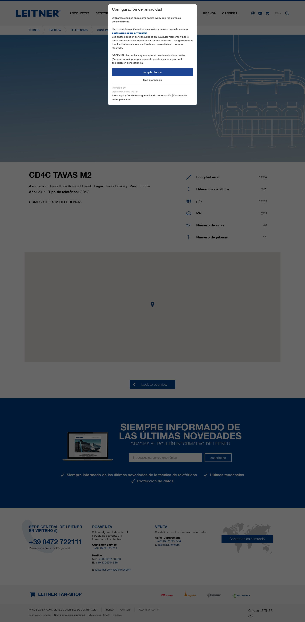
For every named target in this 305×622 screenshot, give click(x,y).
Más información (152, 79)
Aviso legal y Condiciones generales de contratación (141, 95)
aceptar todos (152, 72)
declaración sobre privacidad (129, 32)
